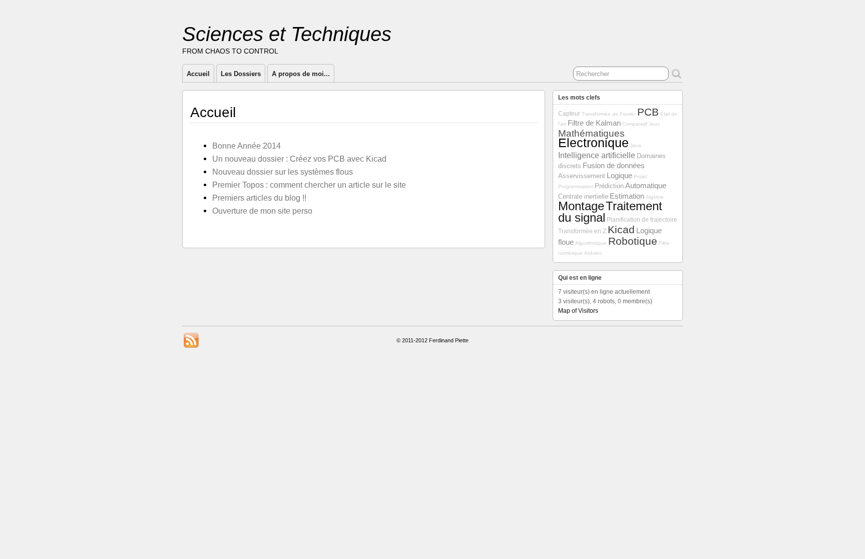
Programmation (575, 186)
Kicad (621, 229)
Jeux (654, 124)
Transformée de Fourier (609, 114)
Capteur (569, 114)
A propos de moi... (301, 74)
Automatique (645, 186)
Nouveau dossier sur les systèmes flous (282, 171)
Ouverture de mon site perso (262, 210)
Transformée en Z (582, 231)
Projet (640, 176)
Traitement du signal (610, 212)
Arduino (593, 253)
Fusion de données (614, 166)
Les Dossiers (241, 74)
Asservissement (581, 176)
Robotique (632, 241)
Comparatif (634, 124)
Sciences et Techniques (286, 34)
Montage (581, 206)
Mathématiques (591, 133)
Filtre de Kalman (594, 123)
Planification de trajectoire (642, 220)
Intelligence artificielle (596, 155)
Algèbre (655, 197)
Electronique (593, 143)
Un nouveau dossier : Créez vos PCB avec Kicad (299, 158)
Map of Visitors (578, 310)
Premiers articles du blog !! (259, 197)
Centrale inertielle (583, 196)
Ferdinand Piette (449, 340)
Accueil (198, 74)
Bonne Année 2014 (246, 145)
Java (635, 145)
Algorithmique (591, 243)
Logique (619, 176)
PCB (648, 112)
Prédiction (609, 186)
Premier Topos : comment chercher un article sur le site (309, 184)
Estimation (627, 196)
